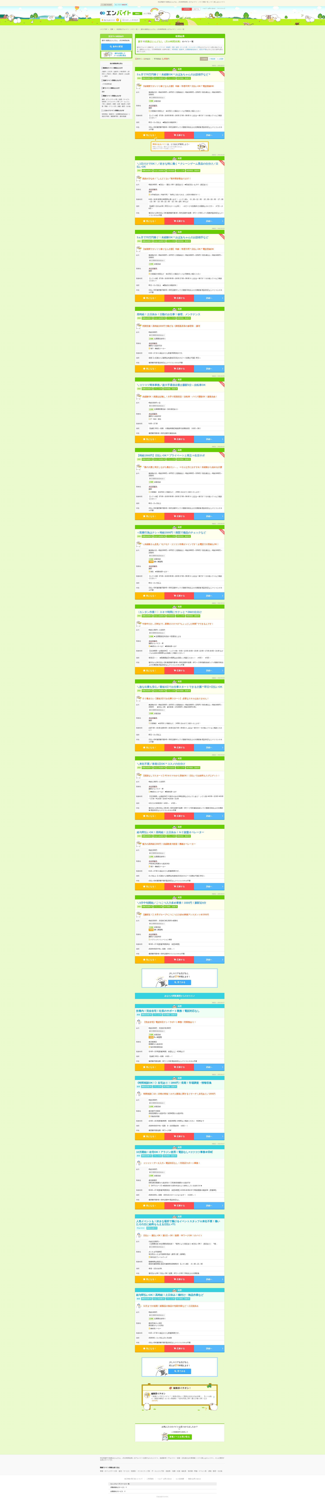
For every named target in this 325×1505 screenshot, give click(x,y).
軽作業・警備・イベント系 (197, 1471)
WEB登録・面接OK (108, 114)
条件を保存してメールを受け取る (120, 54)
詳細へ (209, 135)
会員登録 (187, 9)
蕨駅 (103, 91)
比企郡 (127, 74)
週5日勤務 (123, 116)
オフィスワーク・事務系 (162, 47)
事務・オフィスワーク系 (109, 99)
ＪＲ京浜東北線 (107, 84)
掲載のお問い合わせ (194, 1479)
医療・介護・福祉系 (119, 104)
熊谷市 (121, 74)
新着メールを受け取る (179, 1437)
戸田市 (109, 74)
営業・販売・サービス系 (179, 47)
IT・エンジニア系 (158, 1471)
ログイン (196, 9)
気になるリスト (111, 20)
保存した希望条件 (131, 20)
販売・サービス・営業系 (127, 1471)
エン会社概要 (180, 1479)
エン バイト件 (121, 4)
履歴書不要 (114, 116)
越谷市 (116, 71)
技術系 (109, 104)
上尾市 (105, 76)
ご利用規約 (150, 1479)
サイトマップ (221, 8)
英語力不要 (105, 116)
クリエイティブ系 (113, 101)
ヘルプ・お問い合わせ (209, 8)
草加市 (115, 74)
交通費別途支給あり (122, 114)
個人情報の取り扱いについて (133, 1479)
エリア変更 (147, 13)
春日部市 (123, 71)
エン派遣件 (106, 4)
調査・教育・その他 (124, 106)
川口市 (110, 71)
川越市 (104, 71)
